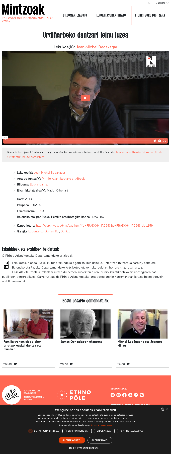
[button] (85, 448)
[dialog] (85, 429)
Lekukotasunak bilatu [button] (111, 15)
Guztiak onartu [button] (71, 440)
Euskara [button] (161, 2)
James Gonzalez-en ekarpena (81, 341)
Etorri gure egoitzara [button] (150, 15)
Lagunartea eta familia (43, 231)
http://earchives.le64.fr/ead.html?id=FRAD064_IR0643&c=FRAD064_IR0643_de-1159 (94, 225)
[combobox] (162, 409)
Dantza (65, 231)
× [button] (167, 409)
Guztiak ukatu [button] (100, 440)
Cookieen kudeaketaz (101, 424)
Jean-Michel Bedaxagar (96, 47)
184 (38, 211)
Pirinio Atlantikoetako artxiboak (63, 178)
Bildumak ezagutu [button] (75, 15)
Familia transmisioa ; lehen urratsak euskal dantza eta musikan (23, 345)
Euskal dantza (39, 184)
